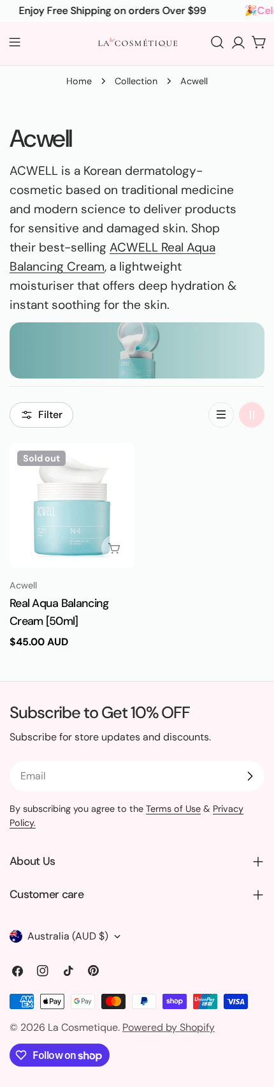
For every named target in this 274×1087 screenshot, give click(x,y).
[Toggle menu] (14, 42)
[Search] (217, 42)
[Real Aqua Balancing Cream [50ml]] (72, 505)
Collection (136, 81)
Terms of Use (173, 808)
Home (79, 81)
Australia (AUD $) (67, 936)
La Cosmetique (83, 1027)
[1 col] (221, 415)
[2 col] (251, 415)
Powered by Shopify (168, 1027)
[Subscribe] (249, 776)
